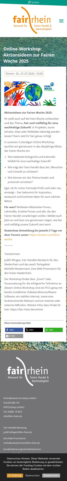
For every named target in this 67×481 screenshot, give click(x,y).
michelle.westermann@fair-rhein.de (21, 442)
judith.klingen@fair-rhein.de (17, 432)
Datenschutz (32, 475)
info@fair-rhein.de (12, 416)
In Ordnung (15, 475)
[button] (14, 330)
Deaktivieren (51, 475)
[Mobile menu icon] (61, 21)
